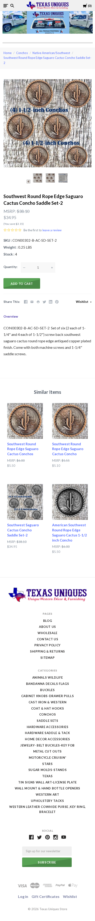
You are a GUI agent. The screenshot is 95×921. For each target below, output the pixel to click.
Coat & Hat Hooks (47, 708)
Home (7, 53)
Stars (47, 764)
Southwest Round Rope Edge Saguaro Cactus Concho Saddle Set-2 (47, 60)
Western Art (47, 794)
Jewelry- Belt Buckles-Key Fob (47, 745)
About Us (47, 627)
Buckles (47, 690)
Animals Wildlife (47, 677)
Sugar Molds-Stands (47, 770)
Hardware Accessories (47, 727)
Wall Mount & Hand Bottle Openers (47, 788)
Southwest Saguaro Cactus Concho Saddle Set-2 (23, 530)
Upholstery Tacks (47, 801)
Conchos (22, 53)
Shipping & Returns (47, 651)
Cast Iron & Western (47, 702)
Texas (47, 776)
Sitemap (47, 657)
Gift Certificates (45, 896)
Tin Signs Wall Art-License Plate (47, 782)
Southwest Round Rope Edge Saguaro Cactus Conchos (22, 449)
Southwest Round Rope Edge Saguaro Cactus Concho (67, 449)
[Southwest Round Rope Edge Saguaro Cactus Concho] (70, 421)
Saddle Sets (47, 720)
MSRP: (9, 211)
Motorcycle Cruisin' (47, 757)
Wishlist (82, 302)
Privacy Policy (47, 645)
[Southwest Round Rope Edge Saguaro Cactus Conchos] (25, 421)
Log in (23, 896)
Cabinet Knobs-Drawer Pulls (47, 696)
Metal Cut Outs (47, 751)
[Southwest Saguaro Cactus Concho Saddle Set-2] (25, 502)
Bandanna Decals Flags (47, 684)
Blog (47, 621)
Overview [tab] (10, 316)
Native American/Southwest (51, 53)
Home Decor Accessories (47, 739)
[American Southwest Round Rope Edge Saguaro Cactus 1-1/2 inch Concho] (70, 502)
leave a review (52, 230)
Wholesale (47, 633)
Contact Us (47, 639)
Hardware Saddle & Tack (47, 733)
